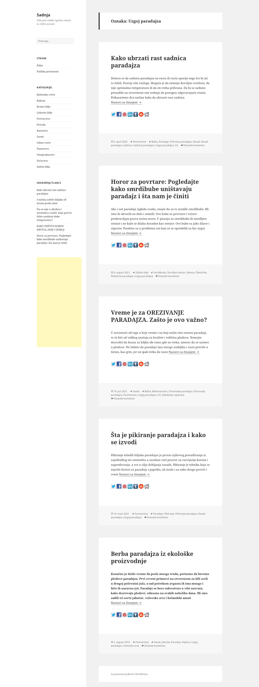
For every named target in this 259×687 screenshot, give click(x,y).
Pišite (40, 65)
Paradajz (164, 141)
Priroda (41, 124)
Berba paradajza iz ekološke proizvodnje (152, 557)
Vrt (176, 145)
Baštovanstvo (159, 391)
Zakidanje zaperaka (173, 395)
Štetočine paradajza (122, 276)
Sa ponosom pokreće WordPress (129, 674)
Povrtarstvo (43, 118)
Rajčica (186, 642)
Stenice (190, 272)
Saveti (40, 136)
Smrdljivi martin (176, 272)
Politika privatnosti (48, 71)
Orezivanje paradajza (181, 391)
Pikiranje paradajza (186, 513)
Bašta (154, 141)
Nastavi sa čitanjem (126, 102)
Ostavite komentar (194, 145)
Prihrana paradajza (181, 141)
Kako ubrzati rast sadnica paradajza (148, 61)
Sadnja (43, 15)
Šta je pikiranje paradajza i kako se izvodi (158, 438)
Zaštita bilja (43, 166)
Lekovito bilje (44, 112)
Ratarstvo (42, 130)
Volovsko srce (131, 645)
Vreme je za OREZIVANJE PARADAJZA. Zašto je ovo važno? (159, 316)
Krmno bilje (43, 106)
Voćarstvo (42, 160)
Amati (157, 642)
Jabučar (166, 642)
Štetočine (201, 272)
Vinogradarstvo (46, 154)
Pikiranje (169, 513)
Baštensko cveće (46, 94)
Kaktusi (41, 100)
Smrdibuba (159, 272)
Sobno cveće (44, 142)
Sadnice (127, 145)
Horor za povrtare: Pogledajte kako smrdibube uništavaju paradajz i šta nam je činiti (54, 239)
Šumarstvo (43, 148)
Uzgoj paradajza (164, 145)
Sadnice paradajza (143, 145)
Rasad (196, 141)
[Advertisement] (59, 302)
